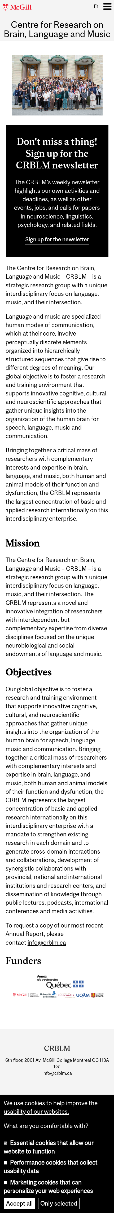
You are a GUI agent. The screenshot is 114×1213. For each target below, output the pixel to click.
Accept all (19, 1203)
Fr (96, 6)
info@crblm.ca (47, 942)
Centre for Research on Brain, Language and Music (57, 29)
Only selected (58, 1203)
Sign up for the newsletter (57, 239)
